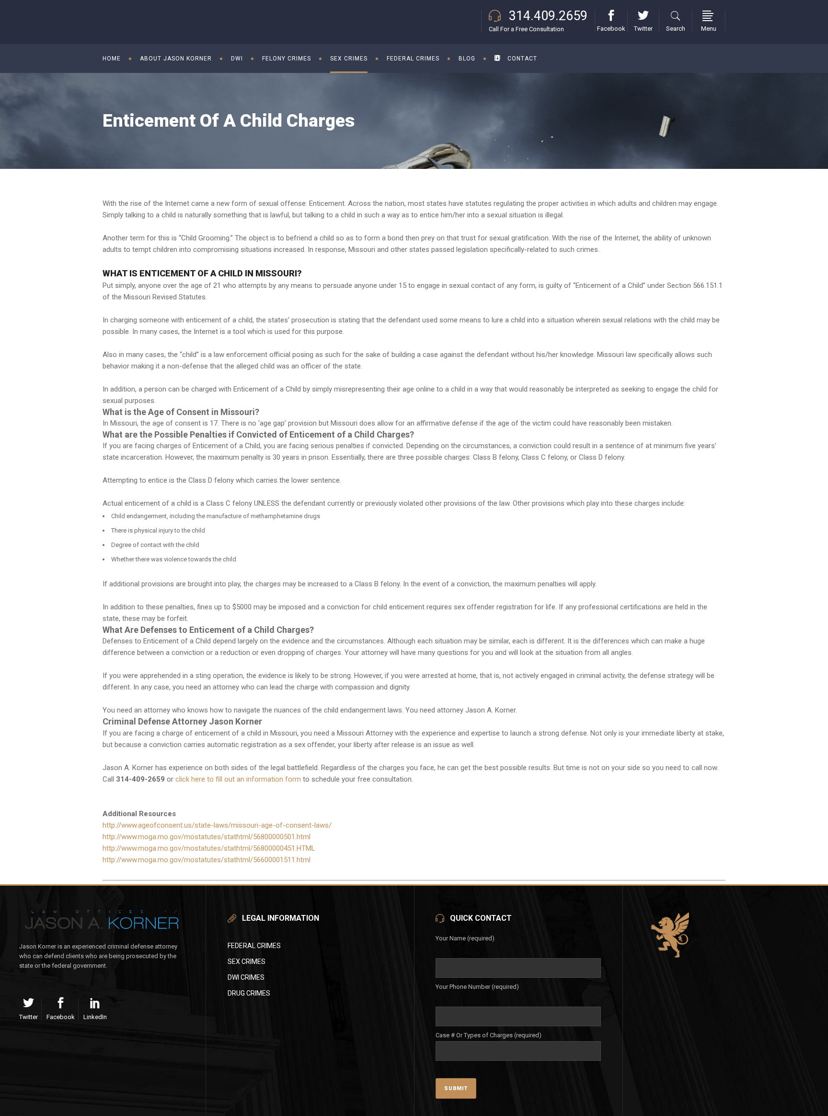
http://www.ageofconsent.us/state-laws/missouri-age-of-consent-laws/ (217, 825)
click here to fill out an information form (238, 779)
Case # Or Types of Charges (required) (488, 1035)
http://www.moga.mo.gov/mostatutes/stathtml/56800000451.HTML (209, 848)
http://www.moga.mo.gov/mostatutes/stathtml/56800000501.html (206, 836)
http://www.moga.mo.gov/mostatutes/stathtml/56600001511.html (206, 859)
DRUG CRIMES (249, 993)
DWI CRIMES (246, 977)
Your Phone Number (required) (477, 986)
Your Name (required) (465, 938)
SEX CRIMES (246, 961)
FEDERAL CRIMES (254, 946)
